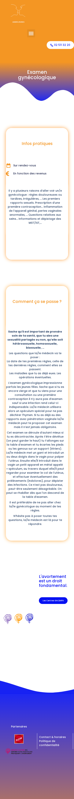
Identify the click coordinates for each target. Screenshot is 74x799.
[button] (31, 33)
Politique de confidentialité (49, 743)
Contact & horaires (52, 737)
